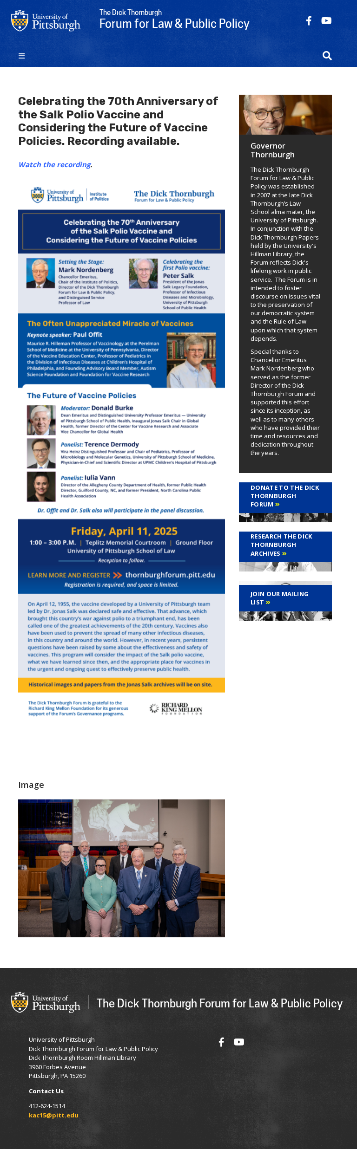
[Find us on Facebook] (309, 20)
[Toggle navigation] (21, 56)
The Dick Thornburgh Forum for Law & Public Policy (220, 1003)
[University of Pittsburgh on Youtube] (326, 20)
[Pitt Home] (46, 20)
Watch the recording (54, 164)
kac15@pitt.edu (54, 1115)
